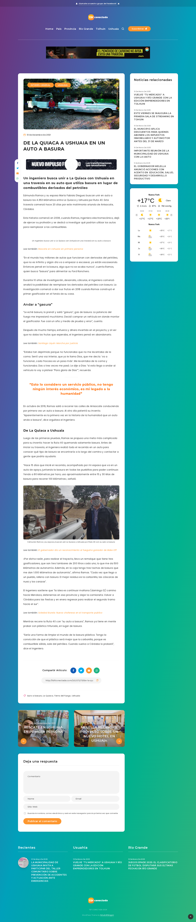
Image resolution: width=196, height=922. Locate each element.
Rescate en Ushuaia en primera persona (60, 248)
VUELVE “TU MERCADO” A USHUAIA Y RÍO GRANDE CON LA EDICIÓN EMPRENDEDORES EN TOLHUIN (153, 99)
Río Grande (86, 28)
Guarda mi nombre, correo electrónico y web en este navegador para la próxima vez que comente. (72, 813)
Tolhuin (101, 28)
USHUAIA (63, 85)
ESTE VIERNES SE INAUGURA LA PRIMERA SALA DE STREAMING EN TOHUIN (154, 116)
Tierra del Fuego (62, 695)
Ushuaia (113, 28)
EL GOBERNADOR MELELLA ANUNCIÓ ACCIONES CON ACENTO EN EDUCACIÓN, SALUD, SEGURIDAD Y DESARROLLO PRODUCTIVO (154, 172)
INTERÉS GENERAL (41, 85)
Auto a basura (34, 695)
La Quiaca (48, 695)
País (59, 28)
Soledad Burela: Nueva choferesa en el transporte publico (70, 612)
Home (49, 28)
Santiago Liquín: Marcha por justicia (58, 343)
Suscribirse (138, 28)
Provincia (70, 28)
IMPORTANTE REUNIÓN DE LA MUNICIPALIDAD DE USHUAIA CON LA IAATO (151, 153)
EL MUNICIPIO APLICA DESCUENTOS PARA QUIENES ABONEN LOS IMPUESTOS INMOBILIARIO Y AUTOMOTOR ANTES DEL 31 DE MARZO (152, 135)
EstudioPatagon (107, 915)
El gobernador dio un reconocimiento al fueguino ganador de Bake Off (77, 550)
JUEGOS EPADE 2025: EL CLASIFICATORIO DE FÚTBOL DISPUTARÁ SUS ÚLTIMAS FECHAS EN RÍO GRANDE (152, 865)
